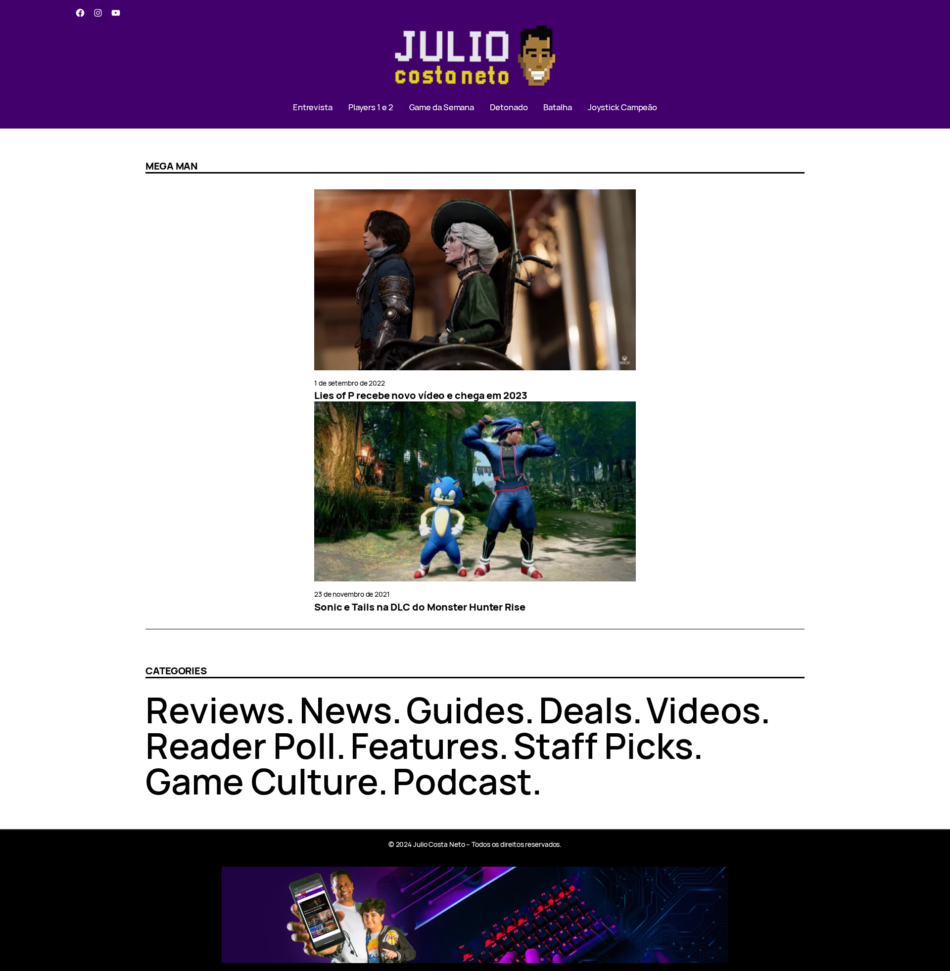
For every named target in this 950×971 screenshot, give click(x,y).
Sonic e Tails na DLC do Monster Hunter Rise (419, 607)
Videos (703, 710)
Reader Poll (240, 745)
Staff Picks (603, 745)
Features (424, 745)
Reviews (215, 710)
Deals (585, 710)
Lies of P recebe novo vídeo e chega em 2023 (420, 395)
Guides (465, 710)
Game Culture (261, 781)
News (345, 710)
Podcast (462, 781)
